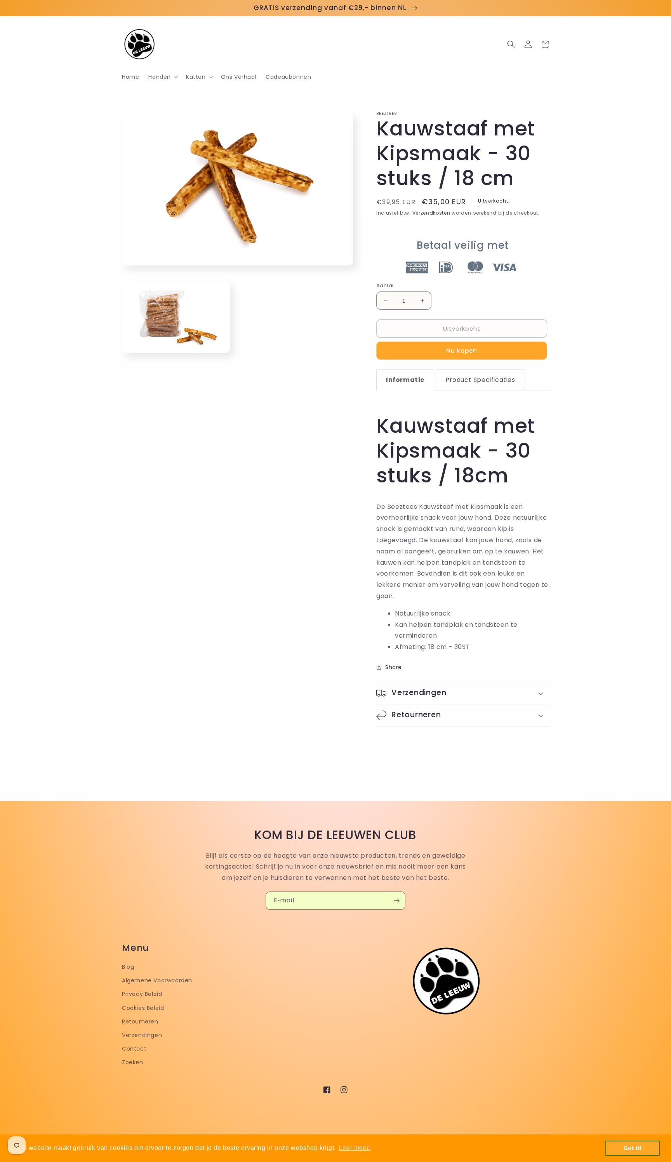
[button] (162, 77)
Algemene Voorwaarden (157, 980)
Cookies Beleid (143, 1008)
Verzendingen (142, 1035)
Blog (128, 967)
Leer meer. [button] (354, 1148)
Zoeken (132, 1062)
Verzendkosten (431, 213)
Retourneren (140, 1021)
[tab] (405, 379)
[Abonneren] (396, 900)
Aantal (384, 285)
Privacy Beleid (142, 994)
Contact (134, 1049)
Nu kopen (461, 351)
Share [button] (393, 667)
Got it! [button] (633, 1148)
